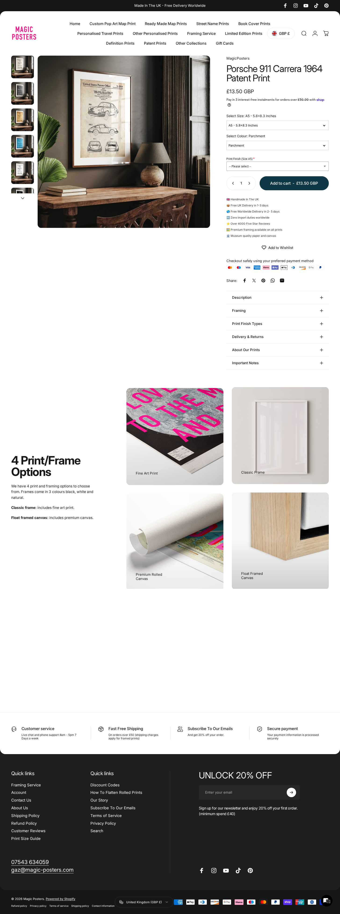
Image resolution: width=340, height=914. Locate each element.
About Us (19, 808)
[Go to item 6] (22, 199)
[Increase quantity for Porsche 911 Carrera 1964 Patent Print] (250, 183)
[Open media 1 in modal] (124, 142)
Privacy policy (38, 905)
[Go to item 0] (22, 67)
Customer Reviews (28, 830)
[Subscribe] (291, 792)
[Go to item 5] (22, 172)
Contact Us (21, 800)
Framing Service (26, 785)
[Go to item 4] (22, 146)
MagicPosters (238, 58)
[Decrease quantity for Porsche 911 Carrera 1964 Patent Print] (232, 183)
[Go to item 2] (22, 93)
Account (18, 792)
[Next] (197, 150)
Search (96, 830)
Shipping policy (80, 905)
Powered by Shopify (60, 899)
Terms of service (58, 905)
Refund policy (19, 905)
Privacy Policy (103, 823)
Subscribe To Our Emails (113, 808)
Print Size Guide (26, 838)
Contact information (103, 905)
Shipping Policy (25, 815)
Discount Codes (105, 785)
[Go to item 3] (22, 119)
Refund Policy (24, 823)
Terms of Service (106, 815)
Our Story (99, 800)
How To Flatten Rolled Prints (116, 792)
